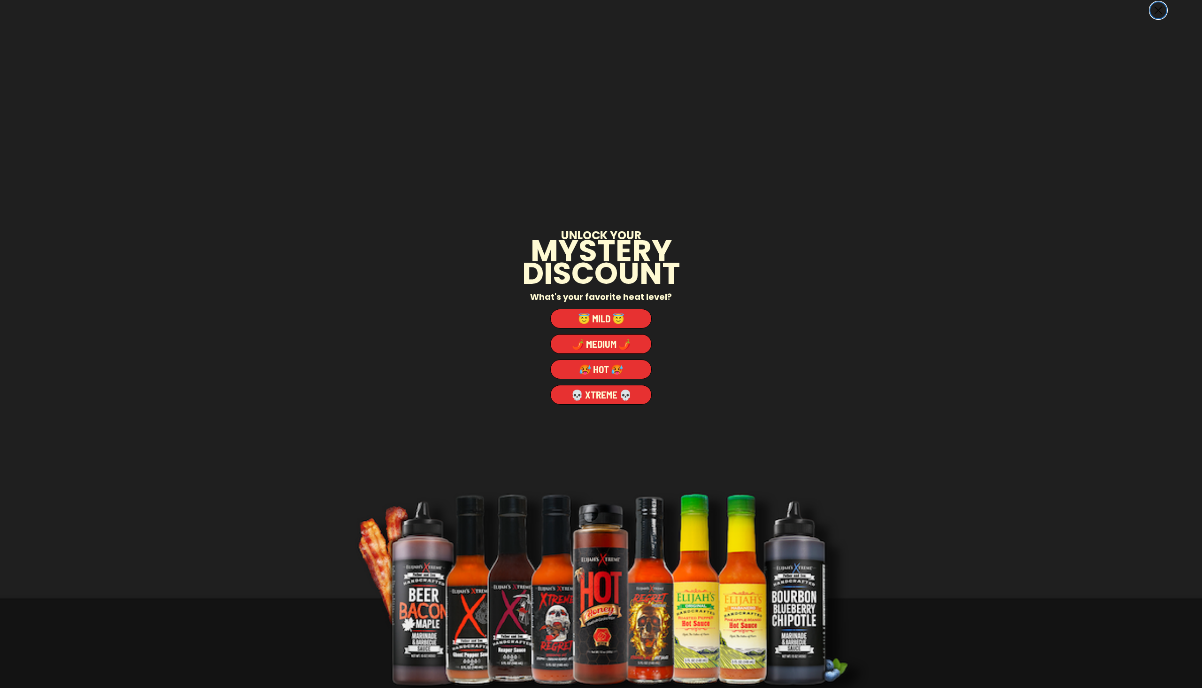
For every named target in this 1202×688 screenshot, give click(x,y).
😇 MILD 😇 (601, 318)
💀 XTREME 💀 (601, 394)
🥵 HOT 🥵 (601, 369)
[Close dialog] (1158, 10)
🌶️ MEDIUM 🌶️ (601, 344)
